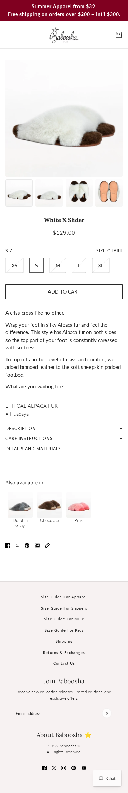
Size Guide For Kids (64, 630)
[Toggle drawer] (9, 35)
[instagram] (63, 767)
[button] (47, 545)
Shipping (64, 641)
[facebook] (44, 767)
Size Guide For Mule (64, 619)
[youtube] (84, 767)
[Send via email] (37, 545)
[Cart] (119, 35)
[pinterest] (74, 767)
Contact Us (64, 663)
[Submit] (106, 713)
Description (20, 428)
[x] (53, 767)
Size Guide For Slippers (64, 608)
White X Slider (64, 220)
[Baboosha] (64, 34)
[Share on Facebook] (8, 545)
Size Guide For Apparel (64, 597)
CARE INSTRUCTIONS (29, 438)
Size (64, 250)
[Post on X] (17, 545)
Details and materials (33, 448)
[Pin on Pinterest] (27, 545)
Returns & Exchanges (64, 652)
